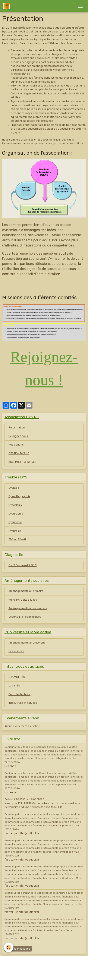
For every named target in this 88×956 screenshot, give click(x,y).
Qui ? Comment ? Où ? (23, 565)
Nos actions (16, 444)
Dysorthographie (19, 496)
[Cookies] (8, 947)
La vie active (16, 651)
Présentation (17, 427)
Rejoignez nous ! (19, 436)
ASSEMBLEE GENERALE (23, 461)
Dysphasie (15, 522)
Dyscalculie (16, 505)
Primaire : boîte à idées (23, 599)
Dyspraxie (15, 530)
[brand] (7, 6)
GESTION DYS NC (19, 453)
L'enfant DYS (17, 677)
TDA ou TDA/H (17, 539)
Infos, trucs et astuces (23, 702)
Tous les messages (18, 948)
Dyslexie (14, 487)
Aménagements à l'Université (27, 642)
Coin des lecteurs (20, 694)
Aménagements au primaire (26, 590)
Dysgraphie (16, 513)
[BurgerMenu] (80, 6)
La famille (15, 685)
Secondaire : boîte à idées (25, 616)
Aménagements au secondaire (28, 608)
